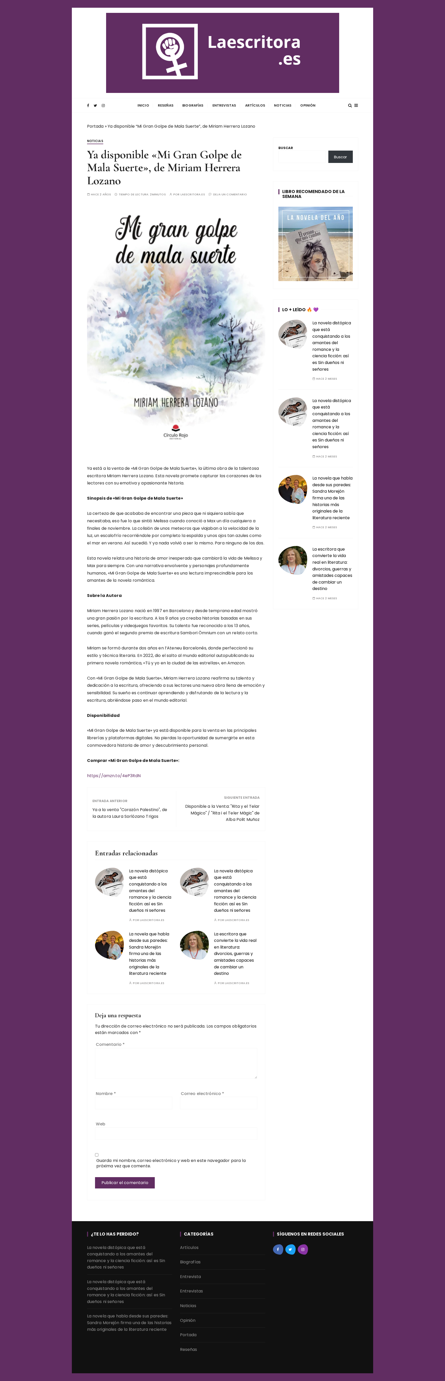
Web (100, 1124)
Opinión (307, 105)
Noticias (283, 105)
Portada (95, 126)
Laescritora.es (193, 194)
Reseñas (166, 105)
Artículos (255, 105)
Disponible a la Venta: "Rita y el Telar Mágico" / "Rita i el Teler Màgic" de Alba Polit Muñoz (222, 812)
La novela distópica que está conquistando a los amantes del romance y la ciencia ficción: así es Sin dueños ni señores (150, 891)
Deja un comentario (230, 194)
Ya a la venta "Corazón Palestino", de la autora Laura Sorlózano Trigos (129, 813)
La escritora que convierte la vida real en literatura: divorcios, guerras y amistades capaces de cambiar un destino (235, 954)
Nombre (106, 1094)
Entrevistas (224, 105)
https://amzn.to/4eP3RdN (114, 776)
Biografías (193, 105)
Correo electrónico (202, 1094)
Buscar (285, 147)
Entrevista (190, 1277)
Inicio (143, 105)
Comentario (110, 1044)
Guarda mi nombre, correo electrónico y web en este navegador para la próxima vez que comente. (171, 1163)
